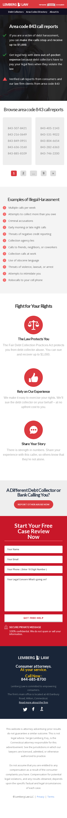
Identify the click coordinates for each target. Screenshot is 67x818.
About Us (54, 12)
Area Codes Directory (36, 12)
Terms (50, 796)
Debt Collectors (16, 12)
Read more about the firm (33, 702)
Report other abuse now (34, 504)
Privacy (40, 796)
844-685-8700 (33, 679)
